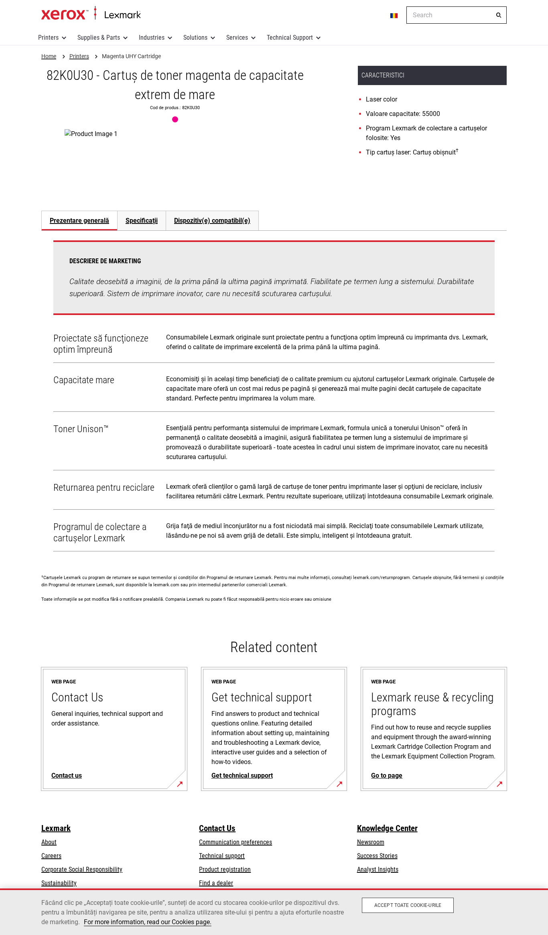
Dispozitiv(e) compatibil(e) (212, 220)
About (49, 842)
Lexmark (56, 828)
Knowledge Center (387, 828)
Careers (51, 856)
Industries (151, 37)
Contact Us (217, 828)
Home (90, 13)
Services (237, 37)
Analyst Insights (377, 869)
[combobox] (456, 15)
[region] (274, 911)
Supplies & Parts (98, 37)
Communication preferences (235, 842)
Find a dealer (216, 883)
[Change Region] (394, 15)
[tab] (79, 220)
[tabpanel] (274, 398)
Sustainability (59, 883)
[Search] (499, 15)
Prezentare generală (79, 220)
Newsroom (370, 842)
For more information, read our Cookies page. (147, 922)
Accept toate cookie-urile (407, 905)
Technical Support (290, 37)
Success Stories (377, 856)
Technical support (222, 856)
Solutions (195, 37)
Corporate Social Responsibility (81, 869)
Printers (48, 37)
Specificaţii (142, 220)
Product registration (225, 869)
